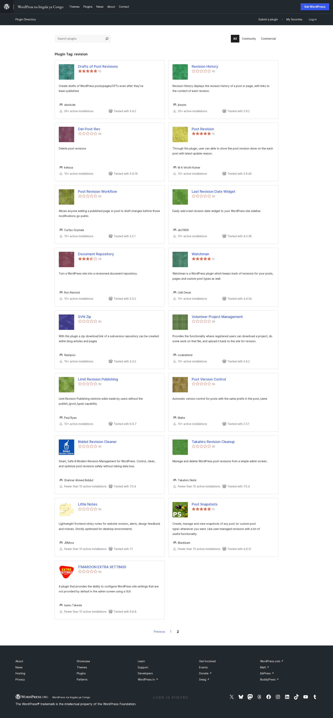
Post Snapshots (205, 504)
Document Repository (96, 254)
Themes (82, 667)
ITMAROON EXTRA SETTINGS (102, 567)
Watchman (200, 254)
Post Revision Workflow (97, 191)
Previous (159, 631)
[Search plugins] (107, 39)
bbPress (267, 673)
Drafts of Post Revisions (98, 66)
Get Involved (207, 661)
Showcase (83, 661)
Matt (264, 667)
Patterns (82, 679)
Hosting (20, 673)
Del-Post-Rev (89, 129)
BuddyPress (269, 679)
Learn (141, 661)
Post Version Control (209, 379)
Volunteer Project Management (217, 317)
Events (203, 667)
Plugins (81, 673)
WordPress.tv (148, 679)
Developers (145, 673)
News (19, 667)
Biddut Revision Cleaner (97, 442)
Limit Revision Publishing (98, 379)
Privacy (20, 679)
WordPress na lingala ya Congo (71, 697)
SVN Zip (84, 317)
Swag (204, 679)
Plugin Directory (25, 19)
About (19, 661)
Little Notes (87, 504)
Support (143, 667)
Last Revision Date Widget (213, 191)
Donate (205, 673)
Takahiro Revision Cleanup (213, 442)
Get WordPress (314, 6)
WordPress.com (271, 661)
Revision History (205, 66)
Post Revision (203, 129)
